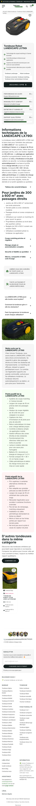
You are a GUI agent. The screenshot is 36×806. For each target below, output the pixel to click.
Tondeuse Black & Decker (7, 692)
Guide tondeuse (6, 766)
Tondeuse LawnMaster (9, 720)
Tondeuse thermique (26, 699)
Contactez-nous (6, 771)
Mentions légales (7, 794)
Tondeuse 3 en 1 (24, 710)
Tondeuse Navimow (8, 739)
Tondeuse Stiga (6, 749)
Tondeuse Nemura (7, 741)
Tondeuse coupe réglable (24, 719)
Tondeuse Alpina (7, 688)
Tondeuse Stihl (6, 752)
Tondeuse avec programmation (24, 738)
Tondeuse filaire (24, 693)
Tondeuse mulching (23, 77)
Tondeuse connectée (11, 77)
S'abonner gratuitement (18, 666)
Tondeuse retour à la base (26, 743)
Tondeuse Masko (7, 730)
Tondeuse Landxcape (11, 73)
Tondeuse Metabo (7, 733)
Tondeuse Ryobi (6, 747)
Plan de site (18, 805)
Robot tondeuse (12, 11)
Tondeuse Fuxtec (7, 706)
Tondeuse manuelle (25, 696)
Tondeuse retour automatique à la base (16, 79)
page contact (9, 785)
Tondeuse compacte (26, 712)
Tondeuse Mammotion (8, 728)
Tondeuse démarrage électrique (26, 723)
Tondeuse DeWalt (7, 698)
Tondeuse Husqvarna (8, 714)
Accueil (5, 11)
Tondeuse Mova (6, 736)
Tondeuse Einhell (7, 703)
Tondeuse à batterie (25, 691)
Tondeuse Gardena (7, 709)
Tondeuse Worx (6, 755)
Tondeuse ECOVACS (8, 701)
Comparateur (6, 763)
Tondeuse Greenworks (8, 712)
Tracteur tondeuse (25, 702)
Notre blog (5, 768)
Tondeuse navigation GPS (26, 733)
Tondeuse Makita (7, 725)
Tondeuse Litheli (7, 722)
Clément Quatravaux (24, 799)
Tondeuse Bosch (7, 695)
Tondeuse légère (24, 727)
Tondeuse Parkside (7, 744)
